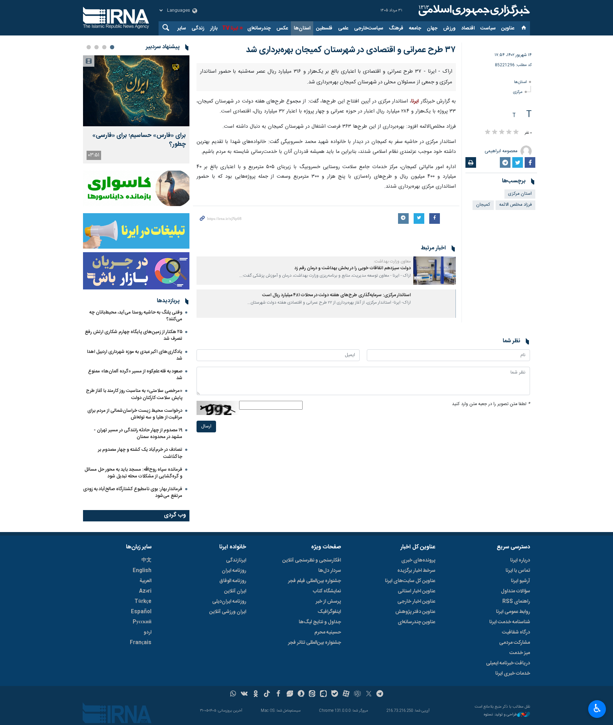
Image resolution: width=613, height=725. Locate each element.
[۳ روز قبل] (136, 90)
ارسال (206, 426)
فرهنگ (396, 28)
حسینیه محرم (327, 632)
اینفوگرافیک (329, 612)
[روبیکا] (357, 694)
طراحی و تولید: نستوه (500, 715)
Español (141, 612)
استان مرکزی (520, 194)
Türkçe (142, 601)
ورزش (449, 28)
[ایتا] (312, 694)
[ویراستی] (289, 694)
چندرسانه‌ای (259, 28)
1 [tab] (112, 47)
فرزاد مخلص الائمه (515, 205)
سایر (181, 28)
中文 (146, 560)
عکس (282, 28)
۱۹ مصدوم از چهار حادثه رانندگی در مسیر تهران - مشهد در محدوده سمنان (138, 433)
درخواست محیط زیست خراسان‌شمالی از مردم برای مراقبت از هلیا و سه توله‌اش (134, 414)
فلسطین (324, 28)
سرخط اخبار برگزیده (416, 570)
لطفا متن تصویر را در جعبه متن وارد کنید (491, 404)
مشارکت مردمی (514, 642)
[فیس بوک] (278, 694)
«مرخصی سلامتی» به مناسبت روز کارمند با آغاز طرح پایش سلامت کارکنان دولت (134, 394)
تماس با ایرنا (518, 570)
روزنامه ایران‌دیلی (229, 601)
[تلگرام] (380, 694)
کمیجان (483, 205)
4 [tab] (89, 47)
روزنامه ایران (234, 570)
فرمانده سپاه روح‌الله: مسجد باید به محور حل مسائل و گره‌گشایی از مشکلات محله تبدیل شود (133, 473)
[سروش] (301, 694)
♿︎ (597, 708)
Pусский (142, 622)
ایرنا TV (230, 28)
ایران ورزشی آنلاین (227, 612)
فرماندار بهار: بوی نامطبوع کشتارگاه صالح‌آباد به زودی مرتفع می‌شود (132, 492)
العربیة (145, 581)
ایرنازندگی (236, 560)
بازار (213, 28)
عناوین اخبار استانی (416, 591)
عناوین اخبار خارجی (416, 601)
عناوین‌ (507, 28)
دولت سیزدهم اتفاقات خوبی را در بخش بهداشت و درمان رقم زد (352, 268)
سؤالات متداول (515, 591)
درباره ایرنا (520, 560)
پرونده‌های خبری (418, 560)
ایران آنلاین (235, 591)
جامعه (415, 28)
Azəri (145, 591)
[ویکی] (244, 694)
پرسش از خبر (328, 601)
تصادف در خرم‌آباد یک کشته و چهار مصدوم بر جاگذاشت (140, 453)
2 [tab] (104, 47)
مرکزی (518, 92)
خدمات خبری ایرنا (512, 673)
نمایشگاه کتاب (327, 591)
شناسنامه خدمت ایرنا (509, 622)
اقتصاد (468, 28)
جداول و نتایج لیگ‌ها (320, 622)
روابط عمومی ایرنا (513, 612)
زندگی (198, 28)
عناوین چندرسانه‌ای (416, 622)
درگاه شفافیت (516, 632)
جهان (432, 28)
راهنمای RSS (516, 601)
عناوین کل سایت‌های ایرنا (410, 581)
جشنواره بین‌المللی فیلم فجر (314, 581)
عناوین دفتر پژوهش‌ (415, 612)
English (142, 570)
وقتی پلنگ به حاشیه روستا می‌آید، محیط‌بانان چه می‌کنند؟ (135, 316)
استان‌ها (302, 28)
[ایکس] (369, 694)
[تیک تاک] (267, 694)
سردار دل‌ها (329, 570)
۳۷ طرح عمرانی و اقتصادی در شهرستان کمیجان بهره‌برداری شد (351, 50)
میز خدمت (519, 653)
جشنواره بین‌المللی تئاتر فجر (314, 642)
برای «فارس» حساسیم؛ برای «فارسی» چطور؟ (139, 140)
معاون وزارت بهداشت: (392, 261)
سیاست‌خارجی (368, 28)
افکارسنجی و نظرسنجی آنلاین (311, 560)
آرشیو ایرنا (520, 581)
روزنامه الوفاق (232, 581)
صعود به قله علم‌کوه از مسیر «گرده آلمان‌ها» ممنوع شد (135, 374)
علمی (343, 28)
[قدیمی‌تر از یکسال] (434, 270)
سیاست (488, 28)
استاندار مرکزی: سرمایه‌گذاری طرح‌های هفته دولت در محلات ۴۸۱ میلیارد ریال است (336, 295)
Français (140, 642)
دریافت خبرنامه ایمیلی (508, 663)
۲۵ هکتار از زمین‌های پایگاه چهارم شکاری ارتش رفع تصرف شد (133, 335)
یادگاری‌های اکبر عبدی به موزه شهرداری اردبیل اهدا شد (134, 355)
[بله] (334, 694)
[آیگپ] (323, 694)
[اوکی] (255, 694)
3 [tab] (96, 47)
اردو (147, 632)
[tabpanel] (136, 109)
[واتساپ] (233, 694)
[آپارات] (346, 694)
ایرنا (473, 11)
